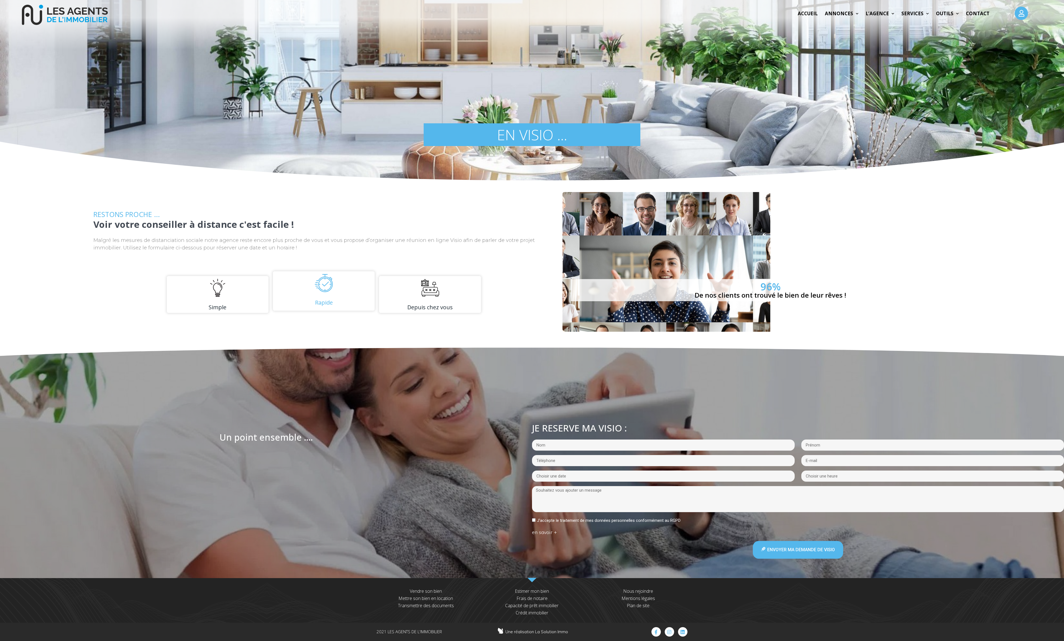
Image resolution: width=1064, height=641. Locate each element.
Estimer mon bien (532, 591)
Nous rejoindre (638, 591)
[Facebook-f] (656, 632)
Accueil (808, 13)
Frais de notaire (532, 598)
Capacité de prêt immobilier (532, 605)
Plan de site (638, 605)
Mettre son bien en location (425, 598)
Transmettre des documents (426, 605)
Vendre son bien (426, 591)
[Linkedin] (682, 632)
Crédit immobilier (532, 613)
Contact (977, 13)
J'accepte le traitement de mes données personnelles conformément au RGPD (609, 520)
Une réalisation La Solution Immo (536, 631)
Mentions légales (638, 598)
